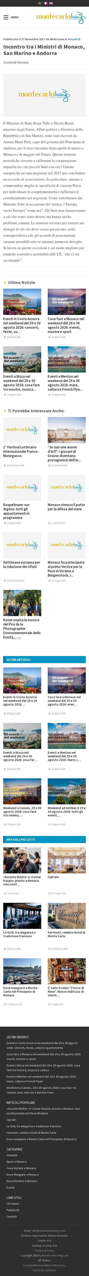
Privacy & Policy (44, 1250)
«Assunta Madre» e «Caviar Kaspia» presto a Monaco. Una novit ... (22, 880)
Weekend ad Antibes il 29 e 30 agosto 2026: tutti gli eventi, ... (67, 811)
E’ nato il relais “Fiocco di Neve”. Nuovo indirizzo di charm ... (66, 991)
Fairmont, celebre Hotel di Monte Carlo (66, 934)
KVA (49, 1240)
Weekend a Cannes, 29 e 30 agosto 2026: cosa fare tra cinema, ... (22, 811)
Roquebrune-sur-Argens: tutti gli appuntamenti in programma (16, 511)
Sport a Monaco (16, 1162)
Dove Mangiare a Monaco (22, 1174)
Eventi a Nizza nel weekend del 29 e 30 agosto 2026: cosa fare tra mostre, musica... (21, 383)
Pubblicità (12, 1210)
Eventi (10, 1187)
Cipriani (53, 877)
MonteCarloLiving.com (55, 1255)
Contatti (11, 1216)
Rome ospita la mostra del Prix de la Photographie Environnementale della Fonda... (22, 629)
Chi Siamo (12, 1203)
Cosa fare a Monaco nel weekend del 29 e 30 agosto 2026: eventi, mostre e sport (66, 325)
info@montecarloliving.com (48, 1231)
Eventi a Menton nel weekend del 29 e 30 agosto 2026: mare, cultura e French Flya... (65, 383)
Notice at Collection (44, 1270)
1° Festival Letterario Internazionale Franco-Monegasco (21, 451)
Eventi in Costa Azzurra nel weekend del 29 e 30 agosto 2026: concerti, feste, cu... (22, 325)
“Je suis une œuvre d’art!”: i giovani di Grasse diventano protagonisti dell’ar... (64, 453)
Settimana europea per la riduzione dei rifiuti (21, 564)
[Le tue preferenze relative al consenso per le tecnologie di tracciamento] (81, 1268)
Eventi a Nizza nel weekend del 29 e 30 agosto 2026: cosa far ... (20, 756)
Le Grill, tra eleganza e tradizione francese (19, 934)
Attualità (74, 39)
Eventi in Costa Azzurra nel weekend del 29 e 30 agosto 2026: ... (20, 700)
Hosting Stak (49, 1245)
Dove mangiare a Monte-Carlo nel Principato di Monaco (20, 991)
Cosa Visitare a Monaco (21, 1168)
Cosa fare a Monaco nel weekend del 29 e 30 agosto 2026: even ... (64, 700)
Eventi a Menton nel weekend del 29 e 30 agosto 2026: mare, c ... (64, 756)
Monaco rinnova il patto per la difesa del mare (66, 506)
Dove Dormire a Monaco (21, 1181)
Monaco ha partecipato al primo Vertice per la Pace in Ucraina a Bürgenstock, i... (66, 569)
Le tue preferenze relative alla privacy (44, 1265)
